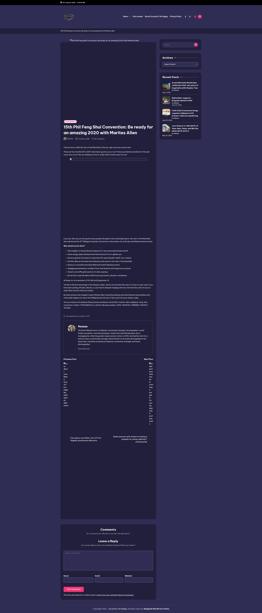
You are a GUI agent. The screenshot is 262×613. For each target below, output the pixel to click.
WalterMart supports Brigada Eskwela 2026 (182, 99)
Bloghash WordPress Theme (156, 609)
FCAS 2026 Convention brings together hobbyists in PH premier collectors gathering (185, 113)
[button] (84, 349)
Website (128, 576)
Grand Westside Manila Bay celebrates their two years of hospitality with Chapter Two (185, 85)
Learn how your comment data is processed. (115, 595)
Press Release (70, 121)
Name (66, 576)
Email (97, 576)
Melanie (83, 326)
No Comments (99, 139)
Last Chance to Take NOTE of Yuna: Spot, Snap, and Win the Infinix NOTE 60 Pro (185, 128)
